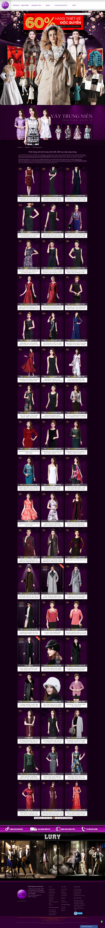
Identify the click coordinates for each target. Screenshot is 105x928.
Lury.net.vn (4, 22)
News (48, 5)
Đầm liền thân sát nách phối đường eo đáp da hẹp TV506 (52, 236)
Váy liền (63, 890)
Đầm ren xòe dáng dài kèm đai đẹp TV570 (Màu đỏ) (29, 380)
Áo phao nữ (51, 895)
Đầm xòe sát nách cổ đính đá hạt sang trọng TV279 (52, 271)
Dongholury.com (5, 17)
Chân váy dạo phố (77, 890)
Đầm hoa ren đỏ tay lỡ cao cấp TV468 (29, 452)
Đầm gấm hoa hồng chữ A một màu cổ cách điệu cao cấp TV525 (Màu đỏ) (29, 308)
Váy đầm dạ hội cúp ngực (79, 895)
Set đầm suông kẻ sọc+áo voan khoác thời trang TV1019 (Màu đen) (52, 742)
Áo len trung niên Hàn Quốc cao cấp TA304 (52, 632)
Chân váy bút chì (77, 892)
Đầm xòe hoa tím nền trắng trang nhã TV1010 (52, 524)
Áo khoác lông (52, 889)
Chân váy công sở (78, 889)
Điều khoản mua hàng (78, 900)
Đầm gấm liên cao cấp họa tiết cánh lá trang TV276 (29, 488)
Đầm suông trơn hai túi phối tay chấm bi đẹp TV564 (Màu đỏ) (29, 561)
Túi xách (63, 908)
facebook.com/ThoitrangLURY (38, 892)
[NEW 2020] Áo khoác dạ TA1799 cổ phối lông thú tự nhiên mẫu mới (52, 597)
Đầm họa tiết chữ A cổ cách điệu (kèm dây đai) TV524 (76, 778)
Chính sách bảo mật (78, 906)
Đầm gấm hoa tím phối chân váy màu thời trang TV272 (29, 778)
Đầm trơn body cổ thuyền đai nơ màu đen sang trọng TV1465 (29, 236)
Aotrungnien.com (5, 14)
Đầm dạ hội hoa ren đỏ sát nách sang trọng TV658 (76, 813)
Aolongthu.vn (4, 11)
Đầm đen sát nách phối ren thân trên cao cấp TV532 (76, 307)
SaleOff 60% (36, 5)
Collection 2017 (61, 5)
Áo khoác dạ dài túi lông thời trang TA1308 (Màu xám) (76, 597)
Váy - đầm (63, 886)
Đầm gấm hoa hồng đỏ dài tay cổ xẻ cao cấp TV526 (52, 307)
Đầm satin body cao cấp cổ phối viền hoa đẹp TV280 (76, 271)
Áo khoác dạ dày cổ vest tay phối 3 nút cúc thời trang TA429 (76, 742)
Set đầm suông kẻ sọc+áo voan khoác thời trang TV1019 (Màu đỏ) (28, 742)
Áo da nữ (51, 900)
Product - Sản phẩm (20, 5)
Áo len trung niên (52, 911)
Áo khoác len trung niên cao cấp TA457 (76, 705)
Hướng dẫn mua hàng (78, 902)
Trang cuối (69, 817)
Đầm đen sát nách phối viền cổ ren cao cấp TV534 (28, 343)
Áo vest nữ (51, 897)
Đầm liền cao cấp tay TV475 (76, 560)
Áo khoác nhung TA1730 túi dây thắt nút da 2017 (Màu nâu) (29, 597)
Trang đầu (37, 817)
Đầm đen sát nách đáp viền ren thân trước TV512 (52, 452)
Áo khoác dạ (51, 890)
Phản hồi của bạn (87, 926)
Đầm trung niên (52, 914)
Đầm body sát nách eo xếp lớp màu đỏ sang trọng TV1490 (29, 200)
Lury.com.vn (4, 19)
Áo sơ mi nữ (51, 894)
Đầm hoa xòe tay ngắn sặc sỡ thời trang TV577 (29, 271)
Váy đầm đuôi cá (77, 894)
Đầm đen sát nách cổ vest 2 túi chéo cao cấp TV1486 (76, 199)
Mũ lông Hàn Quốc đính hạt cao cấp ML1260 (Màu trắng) (52, 706)
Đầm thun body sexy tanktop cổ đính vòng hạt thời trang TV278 (52, 417)
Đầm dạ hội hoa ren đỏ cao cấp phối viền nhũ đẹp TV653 (52, 813)
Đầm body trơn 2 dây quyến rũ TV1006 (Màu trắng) (52, 489)
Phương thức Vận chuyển (79, 905)
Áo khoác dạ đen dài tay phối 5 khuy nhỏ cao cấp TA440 (29, 633)
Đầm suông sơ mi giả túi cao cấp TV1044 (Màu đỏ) (29, 813)
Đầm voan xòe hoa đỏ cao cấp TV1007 (29, 524)
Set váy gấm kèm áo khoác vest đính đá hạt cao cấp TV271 (76, 417)
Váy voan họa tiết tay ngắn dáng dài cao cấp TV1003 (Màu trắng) (76, 381)
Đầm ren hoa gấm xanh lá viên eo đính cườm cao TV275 (76, 453)
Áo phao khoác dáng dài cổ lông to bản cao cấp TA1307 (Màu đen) (29, 706)
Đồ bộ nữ (51, 905)
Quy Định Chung (77, 898)
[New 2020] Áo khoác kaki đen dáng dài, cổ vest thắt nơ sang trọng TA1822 (29, 670)
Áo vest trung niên (52, 913)
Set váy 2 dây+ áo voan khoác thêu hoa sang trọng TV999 (29, 417)
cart (74, 5)
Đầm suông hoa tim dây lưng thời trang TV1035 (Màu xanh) (52, 778)
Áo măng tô (51, 898)
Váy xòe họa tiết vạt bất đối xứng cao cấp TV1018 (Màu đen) (52, 344)
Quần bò (63, 900)
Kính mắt (63, 907)
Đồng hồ (63, 910)
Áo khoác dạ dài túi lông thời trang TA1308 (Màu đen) (76, 670)
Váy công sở (64, 895)
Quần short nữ (64, 902)
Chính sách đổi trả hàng (79, 908)
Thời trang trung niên (53, 907)
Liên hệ (75, 910)
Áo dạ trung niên (52, 910)
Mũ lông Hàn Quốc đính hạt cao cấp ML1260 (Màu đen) (52, 670)
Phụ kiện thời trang (65, 904)
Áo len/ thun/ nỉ (52, 892)
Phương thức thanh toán (79, 903)
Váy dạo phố (64, 894)
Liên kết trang (77, 886)
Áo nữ (50, 886)
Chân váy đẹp (64, 889)
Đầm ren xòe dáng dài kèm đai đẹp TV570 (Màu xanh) (76, 343)
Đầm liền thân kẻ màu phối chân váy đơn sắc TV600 (76, 235)
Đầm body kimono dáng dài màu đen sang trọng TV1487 (52, 200)
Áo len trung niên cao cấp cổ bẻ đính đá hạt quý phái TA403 (76, 633)
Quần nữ (63, 898)
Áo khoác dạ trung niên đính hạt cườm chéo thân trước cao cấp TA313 (52, 561)
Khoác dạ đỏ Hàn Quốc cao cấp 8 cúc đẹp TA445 (76, 524)
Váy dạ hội (63, 892)
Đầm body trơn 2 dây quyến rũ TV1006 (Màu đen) (52, 380)
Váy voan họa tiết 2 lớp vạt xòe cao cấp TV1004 (76, 488)
